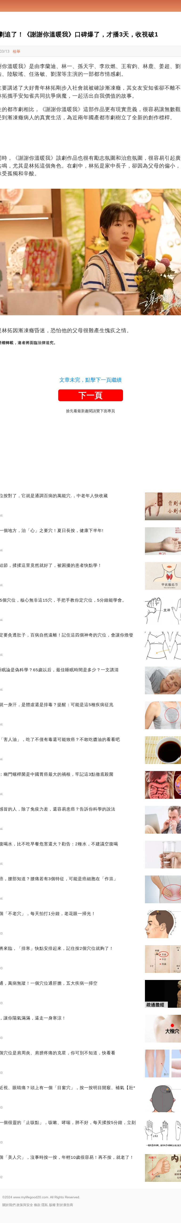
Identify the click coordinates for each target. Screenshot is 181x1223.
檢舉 (16, 51)
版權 (52, 1205)
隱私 (44, 1205)
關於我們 (9, 1205)
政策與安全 (24, 1205)
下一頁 (90, 395)
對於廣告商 (65, 1205)
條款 (37, 1205)
